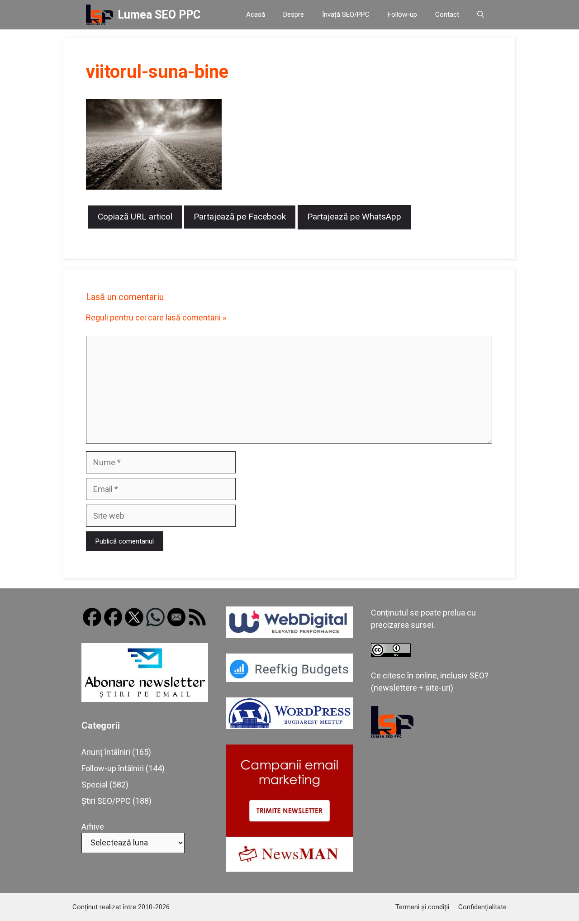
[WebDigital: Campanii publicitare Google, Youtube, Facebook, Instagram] (289, 635)
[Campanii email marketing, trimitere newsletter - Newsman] (289, 868)
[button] (480, 14)
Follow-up (402, 14)
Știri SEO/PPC (106, 801)
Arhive (92, 826)
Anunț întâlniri (105, 752)
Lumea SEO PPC (159, 14)
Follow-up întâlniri (112, 768)
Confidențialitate (482, 907)
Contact (447, 14)
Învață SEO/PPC (346, 14)
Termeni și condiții (422, 907)
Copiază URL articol (135, 216)
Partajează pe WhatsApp (354, 216)
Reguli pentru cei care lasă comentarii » (156, 317)
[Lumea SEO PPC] (99, 14)
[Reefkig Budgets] (289, 679)
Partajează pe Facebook (240, 216)
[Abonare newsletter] (144, 699)
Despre (293, 14)
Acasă (255, 14)
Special (94, 784)
